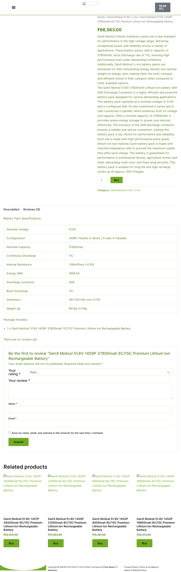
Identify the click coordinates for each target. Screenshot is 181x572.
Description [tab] (12, 209)
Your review (19, 380)
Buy (116, 180)
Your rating (14, 372)
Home (101, 17)
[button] (13, 7)
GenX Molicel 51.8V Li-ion (122, 17)
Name (12, 403)
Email (12, 418)
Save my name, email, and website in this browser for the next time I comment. (58, 432)
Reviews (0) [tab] (31, 209)
